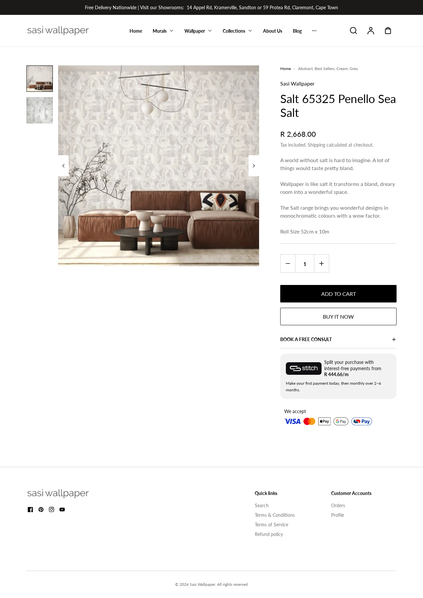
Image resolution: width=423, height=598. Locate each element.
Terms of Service (271, 524)
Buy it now (338, 316)
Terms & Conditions (275, 515)
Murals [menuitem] (160, 31)
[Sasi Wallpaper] (66, 494)
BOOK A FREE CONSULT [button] (306, 339)
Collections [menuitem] (234, 31)
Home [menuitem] (136, 31)
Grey (354, 68)
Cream (342, 68)
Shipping (316, 145)
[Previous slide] (63, 165)
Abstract (305, 68)
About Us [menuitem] (272, 31)
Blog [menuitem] (297, 31)
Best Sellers (324, 68)
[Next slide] (254, 165)
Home (285, 68)
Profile (337, 515)
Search (262, 505)
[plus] (321, 263)
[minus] (288, 263)
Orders (338, 505)
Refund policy (269, 534)
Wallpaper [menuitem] (194, 31)
